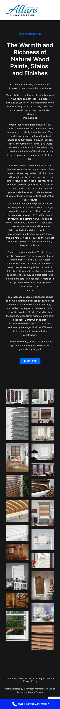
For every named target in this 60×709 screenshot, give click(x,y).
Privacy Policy (30, 681)
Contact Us (30, 361)
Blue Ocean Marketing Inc (36, 688)
